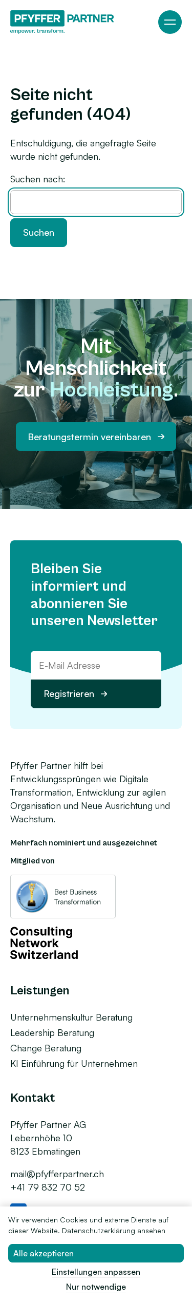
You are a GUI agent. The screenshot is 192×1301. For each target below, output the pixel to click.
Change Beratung (45, 1047)
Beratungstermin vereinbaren (89, 436)
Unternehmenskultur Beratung (71, 1017)
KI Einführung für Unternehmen (74, 1063)
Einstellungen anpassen (96, 1272)
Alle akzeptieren (43, 1253)
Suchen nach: (38, 178)
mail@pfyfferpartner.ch (57, 1173)
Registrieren (69, 693)
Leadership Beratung (52, 1032)
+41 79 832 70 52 (47, 1187)
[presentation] (170, 22)
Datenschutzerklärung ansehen (113, 1230)
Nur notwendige (96, 1286)
